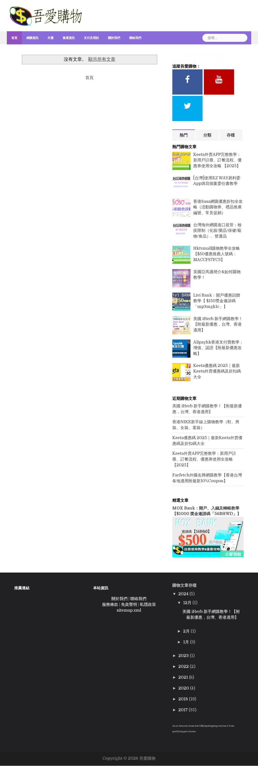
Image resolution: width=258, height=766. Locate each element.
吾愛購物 (147, 758)
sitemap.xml (129, 610)
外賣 (51, 38)
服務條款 (110, 604)
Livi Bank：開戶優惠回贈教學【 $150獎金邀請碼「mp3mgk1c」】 (216, 301)
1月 (186, 642)
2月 (187, 631)
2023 (184, 656)
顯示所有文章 (101, 59)
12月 (187, 603)
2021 (183, 677)
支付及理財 (91, 38)
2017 (183, 710)
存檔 (231, 135)
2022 (184, 666)
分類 (207, 135)
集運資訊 (69, 38)
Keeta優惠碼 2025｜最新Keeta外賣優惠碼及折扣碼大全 (217, 371)
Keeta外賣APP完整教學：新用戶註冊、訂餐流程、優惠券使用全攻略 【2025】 (217, 160)
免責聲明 (129, 604)
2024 (183, 594)
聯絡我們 (135, 38)
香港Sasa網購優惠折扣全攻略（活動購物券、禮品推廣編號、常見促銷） (218, 207)
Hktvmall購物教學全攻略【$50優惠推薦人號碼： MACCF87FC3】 (216, 254)
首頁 (14, 38)
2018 (183, 699)
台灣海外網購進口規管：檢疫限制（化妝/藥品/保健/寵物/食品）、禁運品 (217, 231)
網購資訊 (32, 38)
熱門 (184, 135)
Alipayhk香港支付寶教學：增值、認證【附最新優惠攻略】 (218, 348)
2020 (184, 688)
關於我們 (114, 38)
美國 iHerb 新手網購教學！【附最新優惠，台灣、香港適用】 (218, 325)
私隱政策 (148, 604)
